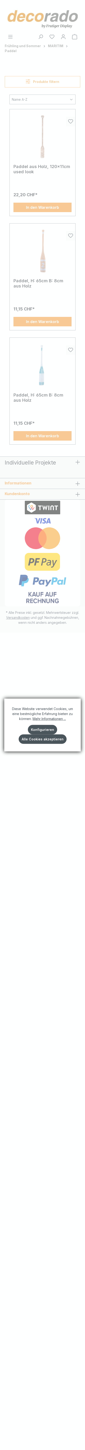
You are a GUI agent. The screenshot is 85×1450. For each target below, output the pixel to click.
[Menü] (10, 36)
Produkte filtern (45, 82)
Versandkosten (18, 618)
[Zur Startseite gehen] (42, 18)
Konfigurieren (42, 730)
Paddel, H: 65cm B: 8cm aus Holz (38, 283)
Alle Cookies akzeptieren (43, 739)
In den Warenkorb (42, 207)
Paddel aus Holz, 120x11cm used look (41, 169)
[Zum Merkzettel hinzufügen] (70, 121)
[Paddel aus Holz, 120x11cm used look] (42, 136)
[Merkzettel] (52, 36)
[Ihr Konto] (63, 36)
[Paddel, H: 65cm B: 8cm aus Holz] (42, 251)
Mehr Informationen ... (49, 719)
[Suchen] (40, 36)
